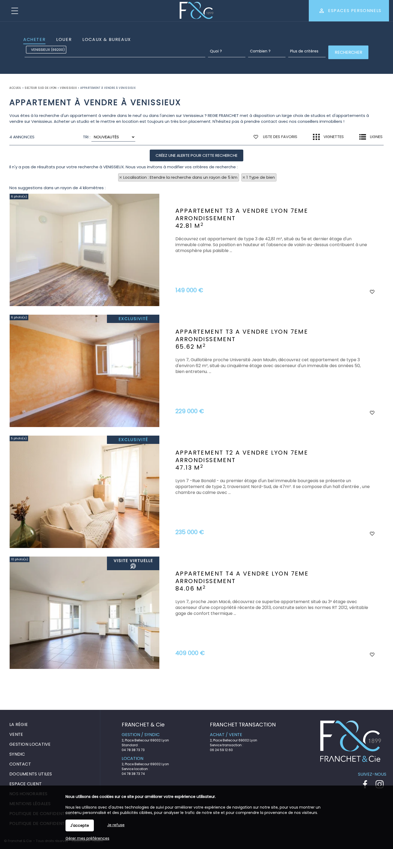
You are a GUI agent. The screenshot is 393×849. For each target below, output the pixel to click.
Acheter (34, 39)
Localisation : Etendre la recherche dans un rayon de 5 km (180, 177)
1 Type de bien (260, 177)
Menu (14, 10)
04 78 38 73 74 (133, 773)
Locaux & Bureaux (106, 39)
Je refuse (116, 825)
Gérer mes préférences (87, 838)
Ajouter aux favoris (372, 291)
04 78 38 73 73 (133, 750)
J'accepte (79, 825)
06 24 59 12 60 (221, 750)
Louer (64, 39)
